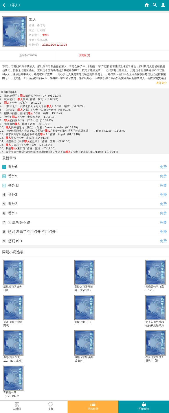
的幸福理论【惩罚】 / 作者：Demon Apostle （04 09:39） (42, 127)
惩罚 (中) (15, 241)
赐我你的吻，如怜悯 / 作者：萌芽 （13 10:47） (34, 113)
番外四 (13, 185)
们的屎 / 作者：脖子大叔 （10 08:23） (29, 120)
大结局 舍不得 (19, 222)
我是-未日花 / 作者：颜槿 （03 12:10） (31, 148)
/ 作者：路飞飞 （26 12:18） (24, 102)
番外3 (12, 194)
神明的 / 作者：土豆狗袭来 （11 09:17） (30, 116)
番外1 (12, 213)
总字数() (28, 55)
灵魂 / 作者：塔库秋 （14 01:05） (28, 137)
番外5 (12, 176)
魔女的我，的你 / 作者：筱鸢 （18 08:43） (32, 99)
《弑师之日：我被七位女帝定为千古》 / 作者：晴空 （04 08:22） (45, 106)
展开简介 (161, 82)
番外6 (12, 167)
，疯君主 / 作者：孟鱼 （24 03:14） (29, 144)
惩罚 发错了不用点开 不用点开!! (32, 232)
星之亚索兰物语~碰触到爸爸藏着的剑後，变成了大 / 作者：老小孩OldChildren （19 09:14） (62, 151)
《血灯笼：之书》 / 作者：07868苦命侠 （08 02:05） (38, 109)
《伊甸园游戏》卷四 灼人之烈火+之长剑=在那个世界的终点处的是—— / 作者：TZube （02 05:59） (67, 130)
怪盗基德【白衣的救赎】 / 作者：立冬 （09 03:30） (39, 141)
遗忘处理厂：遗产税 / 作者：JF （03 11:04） (33, 95)
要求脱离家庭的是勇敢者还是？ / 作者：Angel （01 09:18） (43, 134)
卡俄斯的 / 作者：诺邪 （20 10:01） (28, 123)
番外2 (12, 204)
